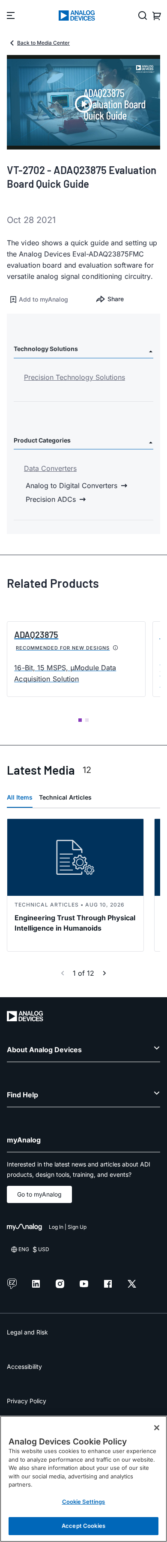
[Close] (156, 1427)
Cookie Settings (83, 1501)
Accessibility (24, 1366)
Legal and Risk (27, 1332)
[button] (45, 299)
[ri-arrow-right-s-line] (104, 973)
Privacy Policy (26, 1401)
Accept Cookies (83, 1525)
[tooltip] (115, 647)
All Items (20, 797)
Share (115, 298)
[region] (83, 1479)
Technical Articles (65, 797)
